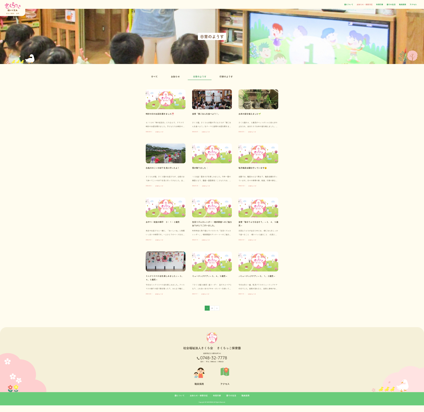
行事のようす (226, 76)
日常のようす (199, 76)
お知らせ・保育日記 (365, 4)
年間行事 (379, 4)
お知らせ (175, 76)
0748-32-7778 (213, 357)
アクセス (413, 4)
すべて (154, 76)
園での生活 (391, 4)
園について (348, 4)
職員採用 (402, 4)
